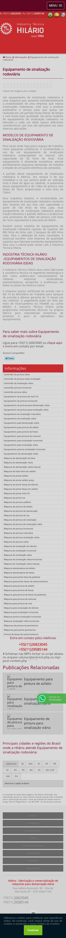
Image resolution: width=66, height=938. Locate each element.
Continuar (33, 930)
